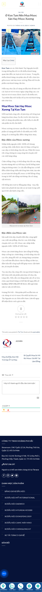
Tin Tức (21, 12)
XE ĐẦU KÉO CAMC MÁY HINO (18, 523)
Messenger (30, 589)
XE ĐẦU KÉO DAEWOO (14, 504)
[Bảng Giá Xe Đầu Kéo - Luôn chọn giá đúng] (22, 4)
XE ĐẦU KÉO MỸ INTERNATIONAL (20, 497)
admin (32, 25)
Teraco (36, 469)
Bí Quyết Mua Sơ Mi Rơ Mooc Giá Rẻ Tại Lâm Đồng (32, 358)
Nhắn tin (38, 589)
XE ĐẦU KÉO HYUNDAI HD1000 (18, 510)
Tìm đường (3, 589)
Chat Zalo (12, 589)
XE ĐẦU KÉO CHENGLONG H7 (18, 529)
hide (12, 60)
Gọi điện (21, 589)
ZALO (4, 573)
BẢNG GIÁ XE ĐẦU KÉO (15, 491)
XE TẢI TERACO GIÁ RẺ (15, 535)
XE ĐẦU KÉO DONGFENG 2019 (18, 516)
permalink (36, 332)
